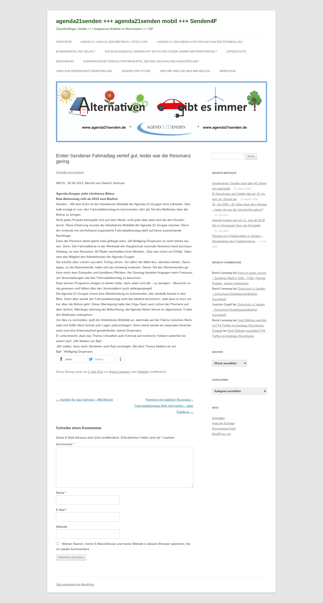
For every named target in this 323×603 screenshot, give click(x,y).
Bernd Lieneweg (119, 371)
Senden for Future (136, 71)
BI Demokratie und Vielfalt (75, 51)
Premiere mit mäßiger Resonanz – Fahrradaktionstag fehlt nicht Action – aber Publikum (163, 406)
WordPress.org (221, 434)
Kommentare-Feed (224, 428)
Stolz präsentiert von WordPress (75, 584)
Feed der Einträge (223, 423)
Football (217, 330)
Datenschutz (236, 51)
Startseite (64, 41)
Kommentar (65, 444)
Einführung (65, 61)
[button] (71, 359)
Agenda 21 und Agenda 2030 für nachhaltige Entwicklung (200, 41)
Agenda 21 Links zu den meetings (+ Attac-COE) (114, 41)
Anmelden (218, 418)
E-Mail (61, 509)
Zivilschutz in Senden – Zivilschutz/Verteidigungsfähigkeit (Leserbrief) (238, 294)
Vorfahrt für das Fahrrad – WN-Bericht (84, 399)
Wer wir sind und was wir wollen (185, 71)
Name (61, 492)
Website (61, 526)
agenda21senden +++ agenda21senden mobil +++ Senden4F (136, 21)
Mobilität (143, 371)
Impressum (228, 71)
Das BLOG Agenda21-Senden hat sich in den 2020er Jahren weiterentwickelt (161, 51)
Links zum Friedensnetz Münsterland (84, 71)
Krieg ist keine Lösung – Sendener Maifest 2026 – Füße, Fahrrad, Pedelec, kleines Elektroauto (239, 278)
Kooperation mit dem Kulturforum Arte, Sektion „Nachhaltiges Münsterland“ (141, 61)
